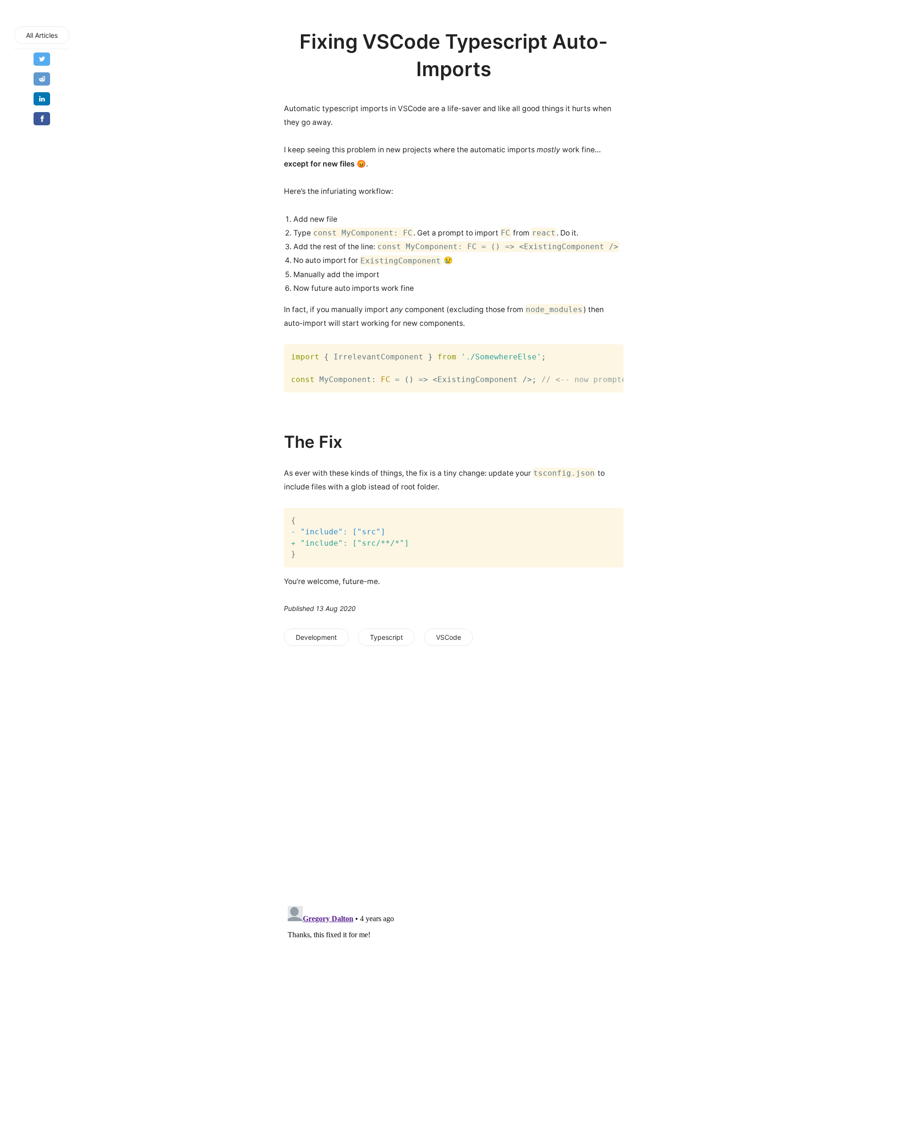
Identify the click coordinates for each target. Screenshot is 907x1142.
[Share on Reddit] (42, 79)
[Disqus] (454, 775)
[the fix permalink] (277, 441)
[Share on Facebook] (42, 118)
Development (316, 637)
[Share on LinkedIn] (42, 98)
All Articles (42, 35)
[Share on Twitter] (42, 59)
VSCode (448, 637)
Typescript (386, 637)
